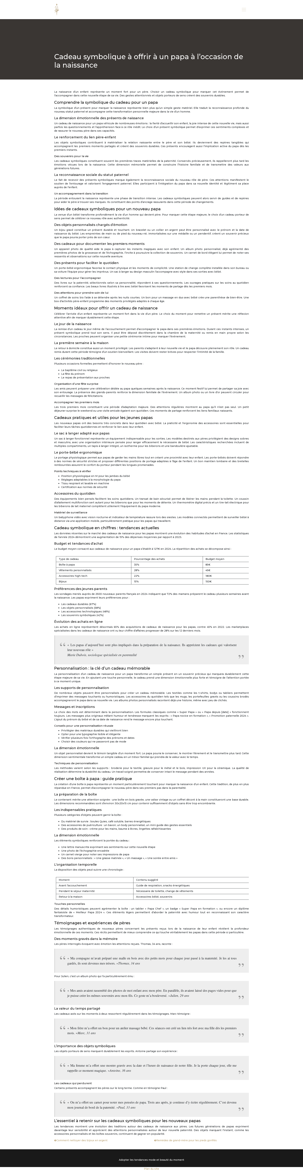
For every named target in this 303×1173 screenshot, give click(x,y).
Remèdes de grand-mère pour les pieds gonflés (186, 1140)
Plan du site (151, 1168)
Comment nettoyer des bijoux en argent (81, 1140)
